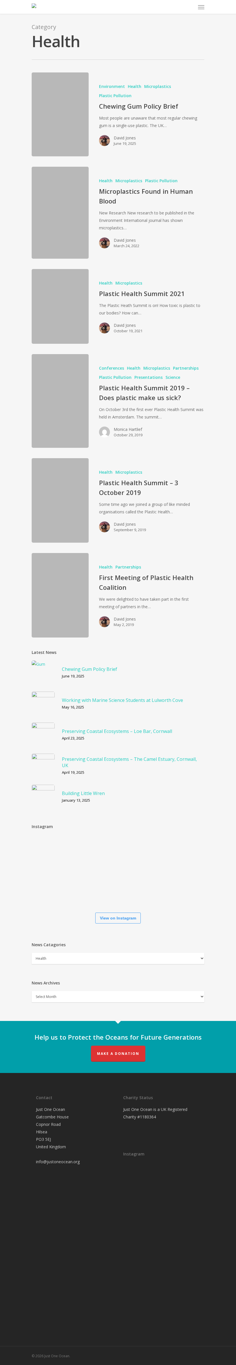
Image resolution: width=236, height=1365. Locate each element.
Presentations (148, 377)
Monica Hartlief (128, 429)
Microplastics (157, 86)
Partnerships (186, 368)
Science (172, 377)
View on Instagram (118, 918)
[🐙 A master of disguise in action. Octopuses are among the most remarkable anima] (83, 890)
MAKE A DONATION (118, 1053)
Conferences (111, 368)
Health (134, 86)
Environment (112, 86)
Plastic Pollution (115, 95)
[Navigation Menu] (201, 7)
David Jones (125, 138)
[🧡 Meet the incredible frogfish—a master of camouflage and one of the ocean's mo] (187, 853)
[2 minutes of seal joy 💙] (49, 852)
